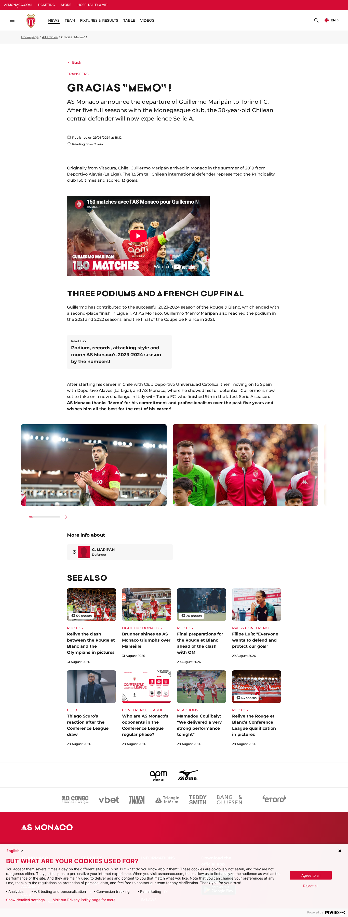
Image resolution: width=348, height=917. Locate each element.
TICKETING (46, 5)
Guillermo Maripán (149, 168)
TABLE (129, 20)
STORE (66, 5)
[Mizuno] (187, 775)
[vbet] (109, 800)
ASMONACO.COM (18, 5)
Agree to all (310, 875)
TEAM (70, 20)
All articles (50, 37)
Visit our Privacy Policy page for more (84, 900)
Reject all (310, 886)
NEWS (54, 20)
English (13, 850)
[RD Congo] (75, 800)
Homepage (29, 37)
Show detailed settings (25, 900)
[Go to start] (24, 517)
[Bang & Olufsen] (229, 800)
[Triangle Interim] (167, 800)
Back (76, 62)
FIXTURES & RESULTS (99, 20)
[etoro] (274, 800)
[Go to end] (65, 517)
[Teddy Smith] (198, 800)
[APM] (158, 775)
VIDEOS (147, 20)
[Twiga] (136, 800)
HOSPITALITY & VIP (92, 5)
